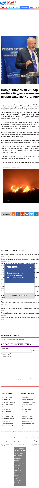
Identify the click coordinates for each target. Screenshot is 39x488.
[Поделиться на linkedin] (36, 214)
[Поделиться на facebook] (18, 214)
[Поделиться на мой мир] (22, 214)
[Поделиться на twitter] (32, 214)
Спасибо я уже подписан (19, 295)
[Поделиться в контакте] (27, 214)
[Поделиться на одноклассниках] (14, 214)
